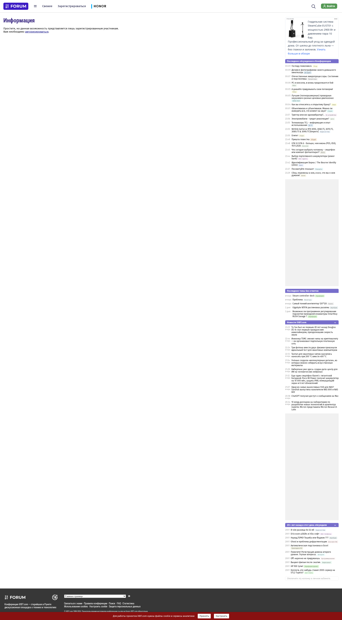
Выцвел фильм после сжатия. (306, 562)
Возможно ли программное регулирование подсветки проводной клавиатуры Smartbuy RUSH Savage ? (314, 314)
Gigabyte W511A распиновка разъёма (310, 307)
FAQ (119, 603)
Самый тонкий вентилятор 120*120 (309, 303)
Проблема (297, 299)
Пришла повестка (301, 139)
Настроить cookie (98, 606)
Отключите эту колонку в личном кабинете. (309, 578)
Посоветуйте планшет (303, 169)
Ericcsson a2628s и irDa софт (305, 534)
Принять (204, 616)
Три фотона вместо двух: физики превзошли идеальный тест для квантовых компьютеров (314, 348)
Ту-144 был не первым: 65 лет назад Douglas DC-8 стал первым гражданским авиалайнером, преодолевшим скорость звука (313, 331)
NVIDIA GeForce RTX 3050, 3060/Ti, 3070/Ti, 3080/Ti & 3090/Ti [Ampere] (312, 130)
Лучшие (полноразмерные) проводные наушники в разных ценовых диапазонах (313, 96)
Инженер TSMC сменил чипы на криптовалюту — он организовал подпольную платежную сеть (314, 341)
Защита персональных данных (125, 606)
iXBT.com (69, 611)
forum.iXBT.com (132, 611)
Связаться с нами (73, 603)
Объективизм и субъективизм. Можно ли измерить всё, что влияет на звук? (312, 109)
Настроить (221, 616)
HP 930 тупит (297, 566)
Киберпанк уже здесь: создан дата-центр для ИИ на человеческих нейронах (314, 370)
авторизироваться (36, 31)
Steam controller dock (303, 296)
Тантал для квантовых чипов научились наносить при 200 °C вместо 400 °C (311, 355)
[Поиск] (314, 6)
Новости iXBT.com (296, 322)
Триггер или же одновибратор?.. (308, 115)
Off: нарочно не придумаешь (305, 558)
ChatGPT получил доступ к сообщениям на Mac (315, 396)
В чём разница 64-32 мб (302, 530)
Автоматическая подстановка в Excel (309, 545)
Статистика (128, 603)
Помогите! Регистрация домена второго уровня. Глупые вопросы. (311, 553)
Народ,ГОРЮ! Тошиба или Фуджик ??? (309, 537)
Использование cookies (76, 606)
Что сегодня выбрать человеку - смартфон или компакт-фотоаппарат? (313, 151)
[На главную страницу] (15, 6)
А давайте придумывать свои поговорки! (312, 89)
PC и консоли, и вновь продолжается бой (312, 83)
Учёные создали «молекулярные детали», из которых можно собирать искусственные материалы (314, 363)
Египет (295, 135)
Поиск (112, 603)
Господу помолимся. (302, 66)
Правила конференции (95, 603)
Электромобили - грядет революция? (310, 119)
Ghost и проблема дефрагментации (309, 541)
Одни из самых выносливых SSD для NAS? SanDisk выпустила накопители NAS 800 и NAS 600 (314, 389)
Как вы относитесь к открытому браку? (311, 104)
